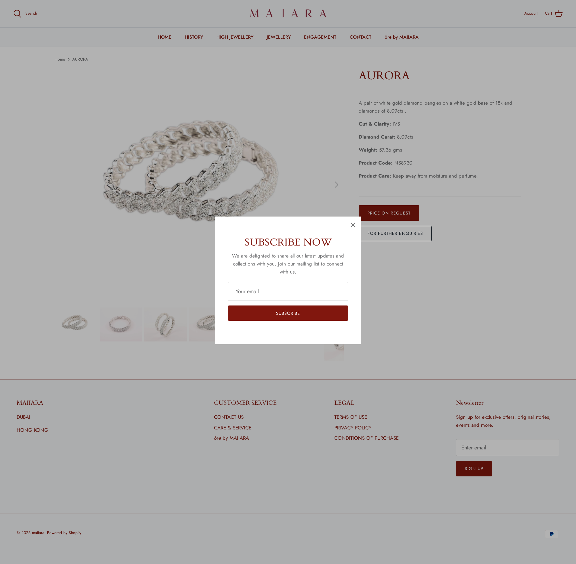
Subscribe (288, 313)
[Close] (353, 225)
